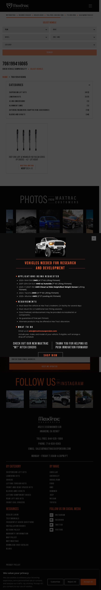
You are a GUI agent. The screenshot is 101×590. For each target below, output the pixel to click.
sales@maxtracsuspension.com (43, 331)
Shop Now (51, 355)
